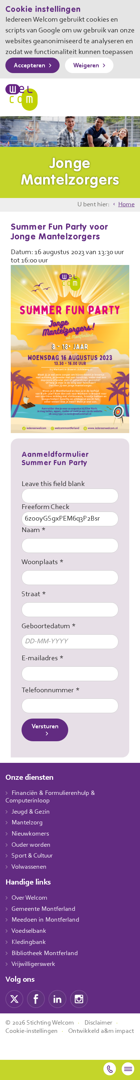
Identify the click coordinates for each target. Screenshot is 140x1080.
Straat (31, 594)
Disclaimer (98, 1023)
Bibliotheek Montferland (44, 953)
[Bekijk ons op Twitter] (14, 999)
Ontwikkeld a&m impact (101, 1031)
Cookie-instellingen (31, 1031)
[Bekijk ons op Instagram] (79, 999)
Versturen (45, 727)
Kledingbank (28, 942)
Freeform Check (45, 507)
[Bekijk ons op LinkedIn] (57, 999)
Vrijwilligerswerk (33, 964)
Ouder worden (31, 845)
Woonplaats (40, 562)
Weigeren (86, 66)
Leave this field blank (53, 484)
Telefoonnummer (48, 690)
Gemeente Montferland (43, 909)
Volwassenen (29, 867)
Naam (31, 530)
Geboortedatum (46, 626)
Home (126, 205)
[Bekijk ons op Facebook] (36, 999)
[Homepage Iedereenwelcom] (21, 97)
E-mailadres (40, 658)
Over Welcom (29, 898)
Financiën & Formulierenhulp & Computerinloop (50, 797)
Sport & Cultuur (32, 856)
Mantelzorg (27, 823)
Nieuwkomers (30, 834)
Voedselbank (28, 931)
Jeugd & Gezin (30, 812)
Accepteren (29, 66)
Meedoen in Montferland (45, 920)
